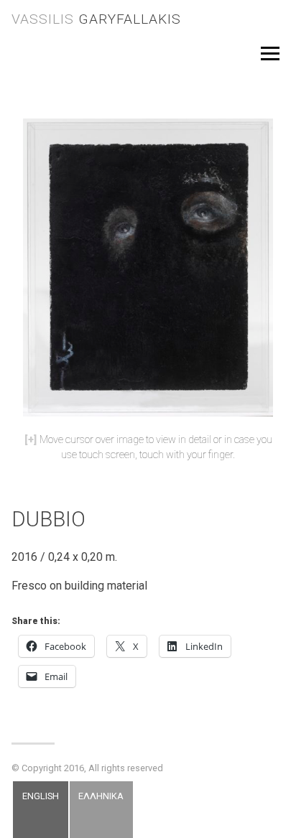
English (40, 795)
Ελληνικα (101, 795)
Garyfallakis (96, 19)
